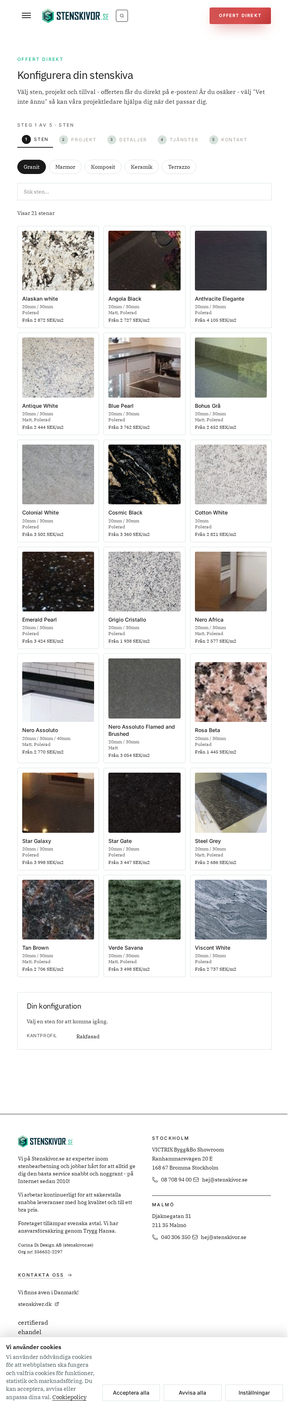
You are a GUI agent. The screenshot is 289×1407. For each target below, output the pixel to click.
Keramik (141, 166)
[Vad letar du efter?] (122, 16)
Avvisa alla (192, 1392)
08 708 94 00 (176, 1179)
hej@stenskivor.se (225, 1179)
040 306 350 (175, 1237)
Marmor (65, 166)
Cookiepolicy (69, 1397)
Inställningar (254, 1392)
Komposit (103, 166)
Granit (32, 166)
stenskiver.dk (35, 1304)
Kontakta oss (41, 1275)
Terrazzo (179, 166)
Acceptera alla (131, 1392)
